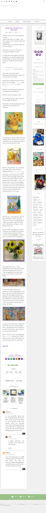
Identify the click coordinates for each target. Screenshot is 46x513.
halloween (35, 207)
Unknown (7, 452)
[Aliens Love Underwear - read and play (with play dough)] (21, 393)
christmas (40, 202)
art (39, 199)
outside (39, 212)
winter (34, 225)
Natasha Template (16, 504)
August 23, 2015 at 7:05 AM (10, 454)
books (34, 202)
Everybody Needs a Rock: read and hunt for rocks (13, 400)
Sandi (8, 32)
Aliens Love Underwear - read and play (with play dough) (20, 400)
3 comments (19, 32)
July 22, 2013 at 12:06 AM (12, 438)
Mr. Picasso (18, 82)
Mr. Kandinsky (12, 84)
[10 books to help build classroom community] (6, 393)
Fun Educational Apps (15, 173)
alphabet (35, 199)
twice (6, 84)
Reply (24, 433)
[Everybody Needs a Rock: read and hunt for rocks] (13, 393)
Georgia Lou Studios (29, 504)
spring (34, 222)
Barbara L (8, 412)
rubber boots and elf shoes (8, 504)
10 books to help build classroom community (5, 400)
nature (34, 212)
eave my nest (8, 336)
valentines (40, 222)
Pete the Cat (36, 197)
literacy (40, 207)
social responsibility (37, 220)
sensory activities (37, 217)
